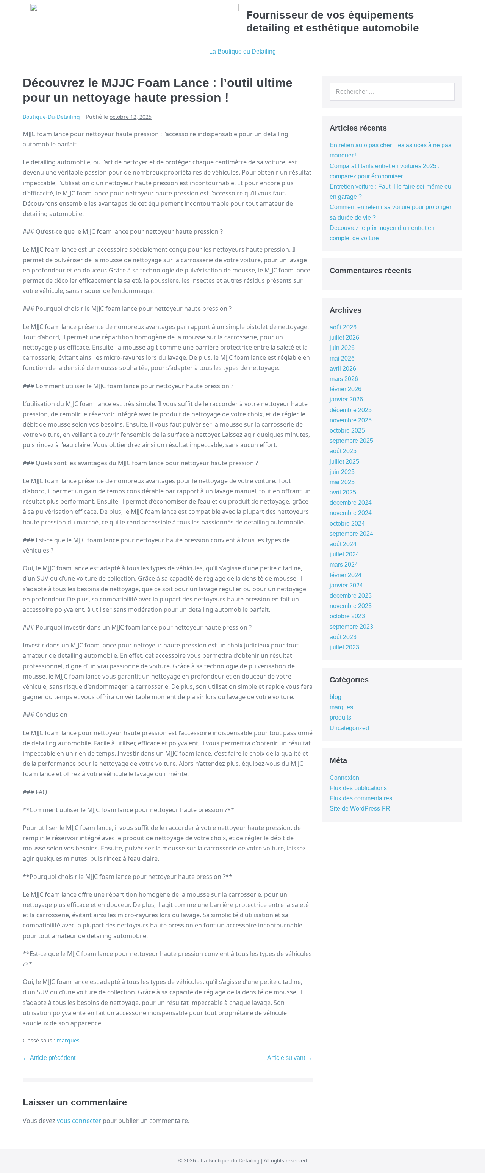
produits (340, 717)
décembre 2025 (351, 410)
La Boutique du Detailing (242, 51)
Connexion (344, 778)
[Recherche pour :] (392, 91)
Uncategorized (349, 728)
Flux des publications (358, 788)
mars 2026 (344, 379)
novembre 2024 (351, 513)
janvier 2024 (346, 585)
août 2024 (343, 544)
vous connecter (79, 1120)
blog (335, 697)
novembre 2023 (351, 606)
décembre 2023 (351, 595)
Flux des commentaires (361, 798)
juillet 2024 (344, 554)
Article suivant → (290, 1058)
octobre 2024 (347, 523)
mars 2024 (344, 564)
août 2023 (343, 637)
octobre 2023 (347, 616)
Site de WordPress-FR (360, 808)
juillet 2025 (344, 461)
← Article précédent (49, 1058)
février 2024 (345, 575)
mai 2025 (342, 482)
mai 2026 (342, 358)
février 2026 (345, 389)
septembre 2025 (351, 441)
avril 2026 (343, 368)
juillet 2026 (344, 337)
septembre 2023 (351, 627)
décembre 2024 (351, 502)
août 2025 (343, 451)
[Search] (445, 92)
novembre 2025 (351, 420)
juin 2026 (342, 348)
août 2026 (343, 327)
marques (68, 1040)
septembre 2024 (351, 534)
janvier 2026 (346, 399)
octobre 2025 (347, 430)
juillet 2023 (344, 647)
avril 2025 (343, 492)
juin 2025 (342, 472)
